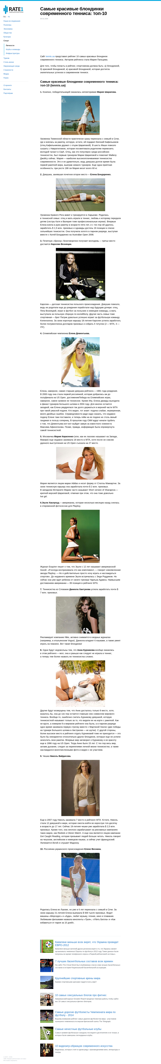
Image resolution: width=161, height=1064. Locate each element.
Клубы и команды (13, 49)
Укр (9, 16)
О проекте (8, 85)
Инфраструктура (12, 53)
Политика (7, 25)
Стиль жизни (9, 62)
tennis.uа (50, 56)
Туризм (6, 58)
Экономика (8, 29)
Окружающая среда (12, 66)
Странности (8, 70)
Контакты (7, 89)
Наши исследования (12, 21)
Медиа (6, 74)
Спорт (6, 41)
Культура (7, 37)
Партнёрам (8, 93)
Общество (8, 33)
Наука (6, 78)
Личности (10, 45)
